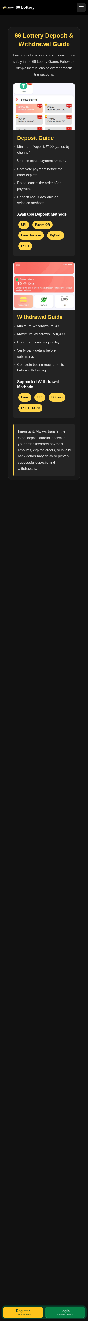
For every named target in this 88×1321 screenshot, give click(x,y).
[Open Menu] (81, 7)
